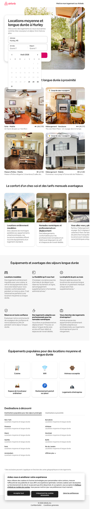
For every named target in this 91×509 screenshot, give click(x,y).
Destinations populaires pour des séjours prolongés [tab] (23, 413)
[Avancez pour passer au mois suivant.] (37, 54)
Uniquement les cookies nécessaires (44, 494)
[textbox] (18, 48)
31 (12, 86)
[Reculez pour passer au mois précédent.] (12, 54)
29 (33, 82)
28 (29, 82)
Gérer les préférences (71, 493)
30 (38, 82)
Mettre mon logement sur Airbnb (70, 3)
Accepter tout (18, 493)
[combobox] (28, 40)
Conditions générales (51, 505)
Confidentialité (36, 505)
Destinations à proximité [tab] (54, 413)
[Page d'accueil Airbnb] (10, 3)
